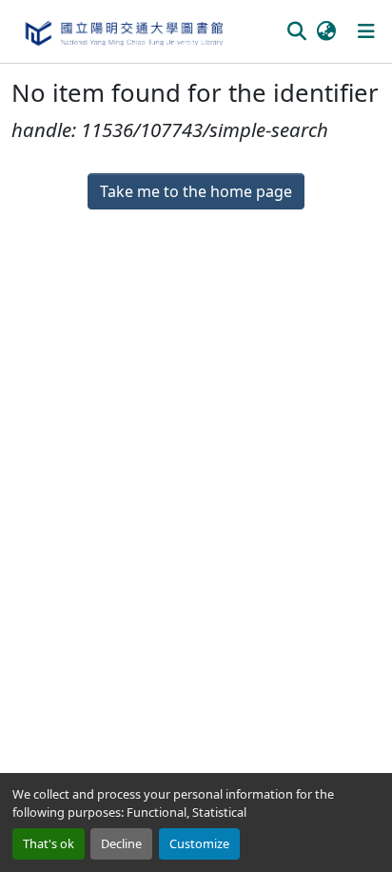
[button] (123, 31)
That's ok (48, 843)
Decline (121, 843)
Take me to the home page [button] (196, 191)
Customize (199, 843)
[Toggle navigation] (366, 31)
